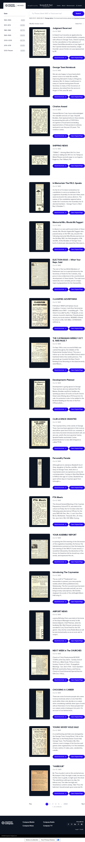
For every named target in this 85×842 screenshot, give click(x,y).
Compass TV (47, 826)
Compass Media (28, 822)
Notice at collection (32, 840)
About (63, 5)
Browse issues (71, 5)
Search (80, 5)
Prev (30, 804)
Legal (77, 829)
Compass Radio (49, 822)
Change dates (49, 18)
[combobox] (79, 24)
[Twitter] (78, 824)
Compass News (28, 826)
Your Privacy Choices (48, 840)
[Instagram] (71, 824)
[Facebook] (68, 824)
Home (59, 5)
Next (83, 804)
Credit (81, 829)
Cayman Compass (79, 18)
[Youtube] (81, 824)
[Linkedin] (75, 824)
